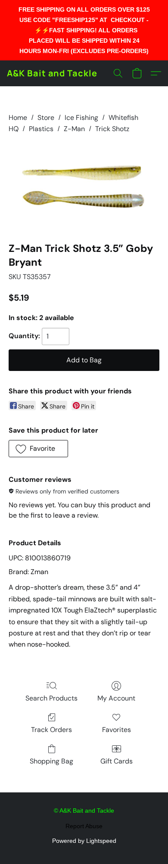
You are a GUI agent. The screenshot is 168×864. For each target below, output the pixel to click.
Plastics (41, 128)
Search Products (51, 698)
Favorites (116, 729)
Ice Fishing (81, 117)
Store (45, 117)
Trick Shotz (112, 128)
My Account (116, 698)
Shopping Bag (51, 761)
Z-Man (74, 128)
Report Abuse (84, 826)
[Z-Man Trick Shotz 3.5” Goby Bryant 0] (84, 186)
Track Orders (51, 729)
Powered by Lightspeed (84, 840)
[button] (52, 73)
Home (18, 117)
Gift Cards (116, 761)
